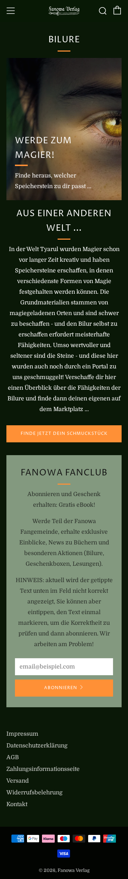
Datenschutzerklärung (37, 745)
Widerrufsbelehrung (34, 792)
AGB (12, 757)
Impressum (22, 734)
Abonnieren (60, 688)
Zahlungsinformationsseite (43, 769)
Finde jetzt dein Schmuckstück (64, 434)
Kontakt (16, 804)
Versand (17, 781)
